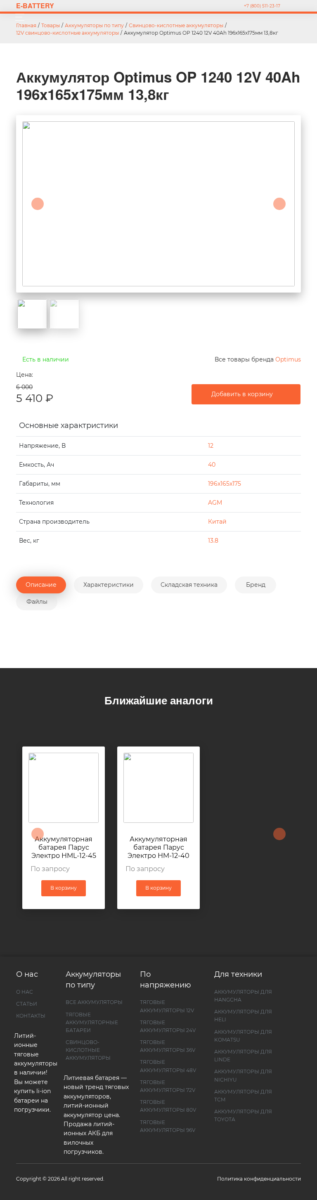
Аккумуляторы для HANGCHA (243, 996)
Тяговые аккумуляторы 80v (168, 1106)
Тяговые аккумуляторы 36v (167, 1046)
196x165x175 (224, 483)
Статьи (26, 1004)
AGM (215, 502)
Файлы (36, 601)
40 (211, 464)
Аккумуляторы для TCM (243, 1096)
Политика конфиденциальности (259, 1179)
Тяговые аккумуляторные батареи (92, 1022)
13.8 (213, 540)
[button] (37, 204)
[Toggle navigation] (17, 17)
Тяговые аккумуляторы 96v (167, 1126)
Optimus (288, 359)
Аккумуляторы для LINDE (243, 1056)
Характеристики (108, 584)
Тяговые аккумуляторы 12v (167, 1006)
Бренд (255, 584)
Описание (41, 584)
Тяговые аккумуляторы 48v (168, 1066)
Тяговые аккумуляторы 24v (168, 1026)
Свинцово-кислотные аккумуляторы (88, 1050)
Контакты (30, 1016)
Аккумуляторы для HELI (243, 1016)
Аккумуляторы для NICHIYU (243, 1075)
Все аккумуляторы (94, 1002)
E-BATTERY (35, 5)
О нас (24, 992)
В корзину (63, 888)
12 (210, 445)
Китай (217, 521)
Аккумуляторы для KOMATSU (243, 1036)
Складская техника (189, 584)
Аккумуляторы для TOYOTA (243, 1115)
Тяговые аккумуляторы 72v (167, 1086)
